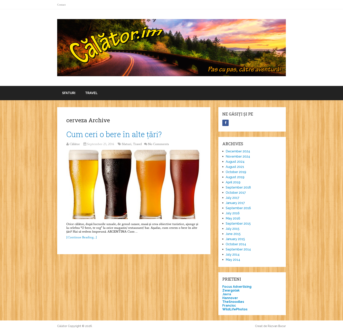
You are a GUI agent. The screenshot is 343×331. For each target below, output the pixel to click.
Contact (61, 4)
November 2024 (238, 156)
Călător (75, 144)
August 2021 (235, 167)
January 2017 (235, 203)
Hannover (230, 298)
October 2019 (236, 172)
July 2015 (232, 229)
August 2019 (235, 177)
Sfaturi (68, 93)
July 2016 (233, 213)
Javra (226, 294)
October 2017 (236, 192)
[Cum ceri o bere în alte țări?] (133, 184)
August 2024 (235, 162)
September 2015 (238, 223)
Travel (91, 93)
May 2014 (233, 260)
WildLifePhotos (235, 309)
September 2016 (238, 208)
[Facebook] (225, 123)
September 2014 (238, 249)
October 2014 (236, 244)
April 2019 (233, 182)
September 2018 (238, 187)
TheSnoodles (233, 302)
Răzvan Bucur (277, 326)
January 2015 (235, 239)
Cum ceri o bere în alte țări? (114, 134)
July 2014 (233, 254)
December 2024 (238, 151)
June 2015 (233, 234)
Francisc (229, 305)
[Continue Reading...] (81, 237)
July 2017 (232, 198)
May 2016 (233, 218)
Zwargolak (231, 290)
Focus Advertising (236, 287)
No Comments (158, 144)
